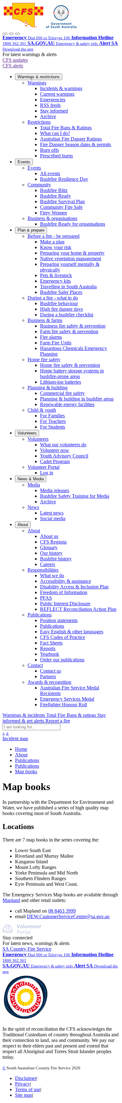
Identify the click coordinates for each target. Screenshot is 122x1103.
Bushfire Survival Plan (62, 201)
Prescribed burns (56, 155)
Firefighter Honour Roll (63, 704)
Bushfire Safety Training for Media (74, 496)
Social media (52, 518)
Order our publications (62, 659)
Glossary (49, 547)
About (23, 524)
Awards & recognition (49, 682)
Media (34, 484)
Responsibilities (43, 570)
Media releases (54, 490)
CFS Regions (53, 541)
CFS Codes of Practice (62, 637)
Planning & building (48, 387)
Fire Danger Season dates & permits (75, 144)
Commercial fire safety (62, 393)
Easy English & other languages (71, 631)
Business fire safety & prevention (72, 326)
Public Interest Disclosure (65, 603)
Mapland (11, 900)
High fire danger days (61, 309)
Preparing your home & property (72, 253)
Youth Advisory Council (64, 455)
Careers (47, 564)
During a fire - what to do (53, 297)
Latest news (52, 513)
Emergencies (52, 99)
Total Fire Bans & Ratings (66, 127)
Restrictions (39, 122)
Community (39, 184)
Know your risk (55, 247)
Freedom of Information (63, 592)
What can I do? (55, 133)
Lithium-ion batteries (60, 382)
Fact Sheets (51, 642)
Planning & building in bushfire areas (77, 398)
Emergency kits (55, 281)
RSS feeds (50, 105)
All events (50, 173)
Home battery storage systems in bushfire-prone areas (72, 373)
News (33, 507)
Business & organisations (52, 218)
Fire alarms (51, 337)
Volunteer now (54, 450)
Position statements (59, 620)
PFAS (46, 598)
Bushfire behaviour (59, 303)
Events (24, 162)
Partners (48, 676)
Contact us (50, 671)
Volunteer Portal (43, 467)
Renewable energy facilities (67, 404)
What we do (52, 575)
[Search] (11, 34)
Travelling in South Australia (68, 286)
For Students (52, 426)
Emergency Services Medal (67, 699)
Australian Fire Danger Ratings (71, 138)
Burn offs (49, 150)
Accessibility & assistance (65, 581)
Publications (40, 614)
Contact (35, 665)
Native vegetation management (70, 258)
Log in (46, 472)
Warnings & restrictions (39, 76)
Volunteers (27, 433)
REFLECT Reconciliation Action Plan (78, 609)
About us (49, 536)
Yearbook (49, 654)
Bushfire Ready (55, 196)
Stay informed (54, 110)
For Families (52, 415)
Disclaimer (25, 1078)
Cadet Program (55, 461)
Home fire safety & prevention (70, 365)
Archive (48, 116)
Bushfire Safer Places (61, 292)
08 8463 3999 (62, 911)
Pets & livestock (56, 275)
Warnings (37, 82)
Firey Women (53, 212)
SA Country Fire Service (27, 949)
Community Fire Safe (61, 207)
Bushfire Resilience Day (64, 179)
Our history (51, 553)
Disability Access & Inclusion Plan (74, 586)
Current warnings (57, 94)
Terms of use (27, 1089)
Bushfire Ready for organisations (72, 224)
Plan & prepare (31, 230)
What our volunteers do (63, 444)
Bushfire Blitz (54, 190)
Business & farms (45, 320)
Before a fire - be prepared (53, 236)
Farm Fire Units (55, 342)
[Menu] (17, 34)
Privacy (22, 1083)
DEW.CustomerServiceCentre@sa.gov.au (68, 916)
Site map (23, 1095)
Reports (47, 648)
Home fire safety (44, 359)
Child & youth (42, 410)
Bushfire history (56, 558)
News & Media (31, 479)
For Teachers (53, 421)
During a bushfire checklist (66, 314)
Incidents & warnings (61, 88)
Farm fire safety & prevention (69, 331)
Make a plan (52, 241)
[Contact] (5, 34)
